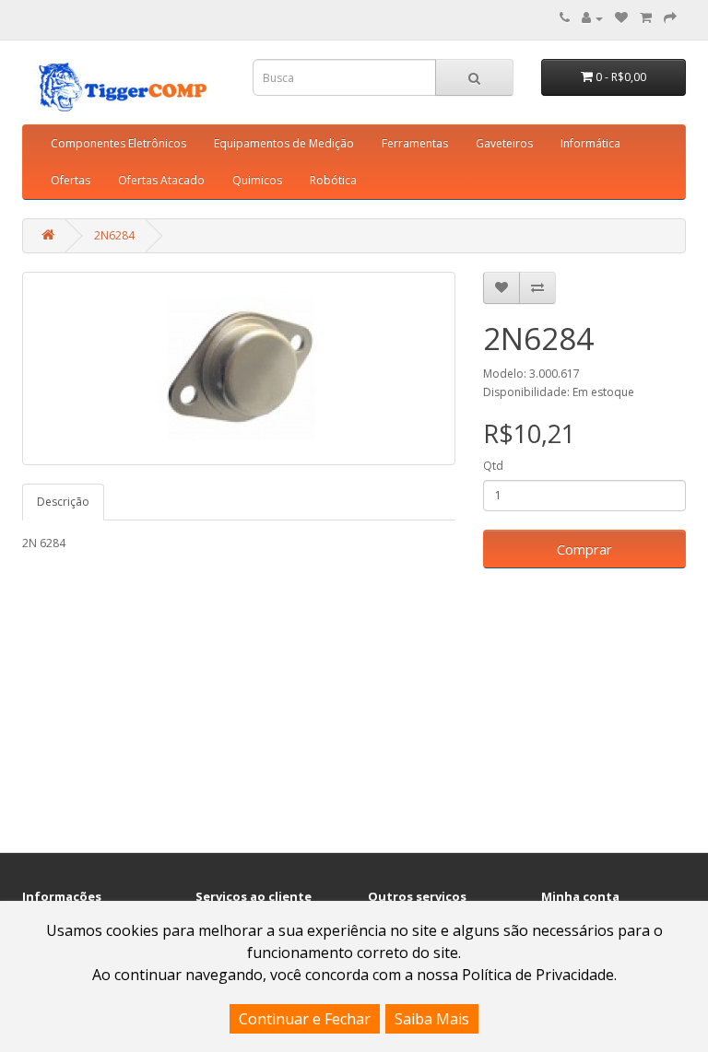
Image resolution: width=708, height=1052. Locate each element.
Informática (590, 143)
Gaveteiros (504, 143)
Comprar (584, 549)
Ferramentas (415, 143)
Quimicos (257, 180)
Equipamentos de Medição (284, 143)
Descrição (63, 501)
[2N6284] (238, 368)
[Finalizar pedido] (670, 18)
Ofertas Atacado (161, 180)
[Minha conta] (592, 18)
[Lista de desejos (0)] (621, 18)
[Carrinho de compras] (646, 18)
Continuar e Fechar (305, 1019)
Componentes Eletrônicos (118, 143)
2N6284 (114, 235)
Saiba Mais (432, 1019)
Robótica (333, 180)
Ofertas (70, 180)
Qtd (493, 465)
